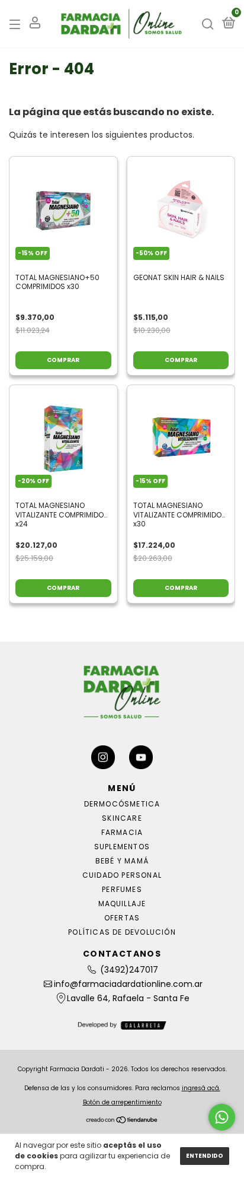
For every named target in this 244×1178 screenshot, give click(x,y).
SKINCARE (122, 818)
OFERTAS (122, 918)
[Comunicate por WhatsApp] (221, 1117)
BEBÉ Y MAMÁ (122, 861)
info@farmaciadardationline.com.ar (128, 984)
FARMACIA (122, 832)
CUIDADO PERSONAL (122, 875)
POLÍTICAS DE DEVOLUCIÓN (122, 932)
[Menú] (17, 24)
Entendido (204, 1155)
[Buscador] (208, 24)
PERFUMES (122, 889)
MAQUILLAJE (122, 903)
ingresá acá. (201, 1088)
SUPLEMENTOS (122, 847)
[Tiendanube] (122, 1121)
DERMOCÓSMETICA (122, 804)
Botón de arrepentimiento (122, 1102)
